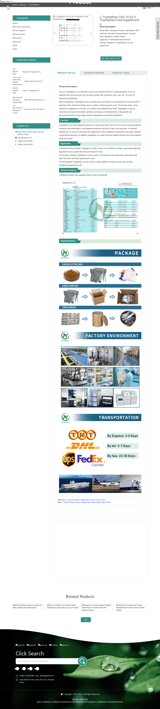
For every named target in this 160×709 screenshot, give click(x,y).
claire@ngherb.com (24, 138)
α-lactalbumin (100, 702)
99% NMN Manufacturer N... (34, 100)
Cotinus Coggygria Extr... (32, 90)
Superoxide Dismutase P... (34, 81)
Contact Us (113, 8)
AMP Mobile (83, 699)
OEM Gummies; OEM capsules (83, 702)
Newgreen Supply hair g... (32, 72)
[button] (31, 65)
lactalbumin (55, 702)
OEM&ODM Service (67, 8)
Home (38, 8)
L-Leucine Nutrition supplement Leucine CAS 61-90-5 (86, 500)
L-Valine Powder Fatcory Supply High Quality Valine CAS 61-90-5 (87, 502)
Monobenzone (66, 702)
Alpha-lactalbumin (44, 702)
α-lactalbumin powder (114, 702)
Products (82, 8)
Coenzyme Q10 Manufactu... (35, 109)
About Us (49, 8)
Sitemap (75, 699)
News (95, 8)
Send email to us (112, 58)
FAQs (103, 8)
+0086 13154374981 (25, 141)
